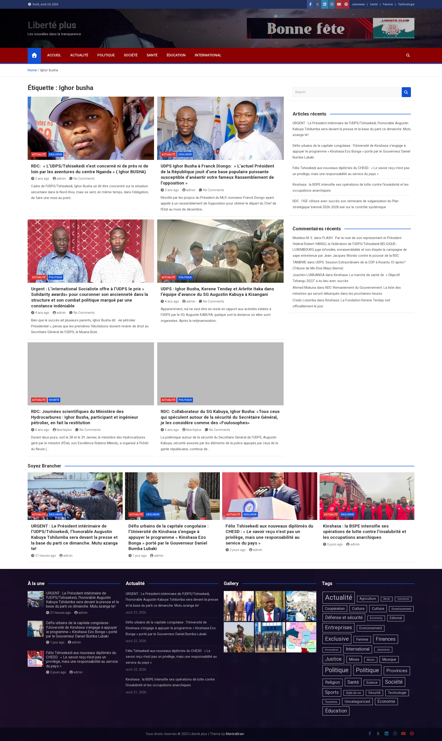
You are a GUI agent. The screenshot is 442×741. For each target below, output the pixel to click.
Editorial (396, 618)
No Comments (84, 178)
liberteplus (64, 430)
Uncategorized (357, 701)
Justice (333, 659)
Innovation (331, 649)
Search (406, 92)
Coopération (335, 608)
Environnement (370, 628)
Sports (332, 692)
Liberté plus (52, 25)
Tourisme (331, 702)
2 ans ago (42, 178)
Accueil (54, 55)
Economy (376, 618)
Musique (389, 659)
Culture (358, 608)
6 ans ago (42, 430)
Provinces (396, 670)
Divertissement (401, 609)
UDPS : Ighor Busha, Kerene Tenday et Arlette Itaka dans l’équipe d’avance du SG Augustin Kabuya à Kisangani (217, 291)
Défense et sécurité (344, 617)
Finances (385, 639)
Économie (386, 701)
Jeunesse (358, 4)
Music (371, 659)
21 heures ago (45, 555)
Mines (354, 659)
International (208, 55)
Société (130, 55)
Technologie (406, 4)
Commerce (403, 598)
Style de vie (353, 693)
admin (61, 178)
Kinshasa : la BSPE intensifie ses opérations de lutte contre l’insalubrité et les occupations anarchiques (364, 531)
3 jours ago (335, 544)
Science (372, 682)
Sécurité (374, 693)
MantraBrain (235, 734)
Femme (388, 4)
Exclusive (55, 154)
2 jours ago (238, 550)
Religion (332, 682)
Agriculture (368, 599)
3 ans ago (172, 190)
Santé (374, 4)
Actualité (79, 55)
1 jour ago (139, 555)
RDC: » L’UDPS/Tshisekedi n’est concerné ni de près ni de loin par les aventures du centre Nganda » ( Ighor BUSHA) (89, 168)
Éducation (176, 55)
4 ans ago (42, 312)
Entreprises (338, 627)
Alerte (386, 598)
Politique (106, 55)
